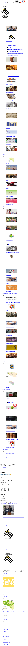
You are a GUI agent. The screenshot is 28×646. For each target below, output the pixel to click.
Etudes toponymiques (10, 461)
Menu (2, 2)
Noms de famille (9, 152)
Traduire (7, 283)
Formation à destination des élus (9, 541)
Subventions (8, 260)
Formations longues (9, 196)
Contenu (5, 2)
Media (7, 310)
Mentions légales (6, 636)
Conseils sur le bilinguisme (10, 351)
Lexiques (7, 459)
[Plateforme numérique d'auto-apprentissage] (11, 169)
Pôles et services (9, 41)
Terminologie (8, 291)
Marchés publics (9, 108)
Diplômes (7, 188)
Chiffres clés (8, 128)
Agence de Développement (13, 55)
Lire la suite (5, 525)
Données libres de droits (10, 447)
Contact (2, 3)
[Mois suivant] (5, 482)
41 (7, 503)
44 (10, 503)
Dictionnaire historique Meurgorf (12, 439)
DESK (9, 264)
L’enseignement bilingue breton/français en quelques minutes (14, 588)
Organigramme (9, 32)
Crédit (4, 634)
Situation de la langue (10, 453)
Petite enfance (8, 215)
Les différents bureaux (10, 92)
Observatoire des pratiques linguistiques (15, 53)
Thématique (3, 498)
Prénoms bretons (9, 335)
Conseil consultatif (9, 84)
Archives (10, 414)
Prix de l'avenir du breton (10, 359)
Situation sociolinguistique (10, 136)
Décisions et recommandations (13, 76)
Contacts (7, 387)
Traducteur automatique (10, 431)
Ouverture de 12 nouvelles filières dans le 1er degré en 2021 (14, 611)
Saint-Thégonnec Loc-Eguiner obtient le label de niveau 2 (13, 517)
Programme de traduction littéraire (12, 252)
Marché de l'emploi (9, 240)
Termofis (7, 398)
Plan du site (5, 629)
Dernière (15, 503)
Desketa (7, 171)
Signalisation (8, 275)
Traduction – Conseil (12, 45)
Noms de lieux (8, 144)
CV (9, 244)
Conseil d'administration (10, 63)
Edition (7, 318)
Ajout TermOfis (11, 402)
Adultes (7, 180)
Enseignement (8, 223)
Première (2, 503)
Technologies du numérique (13, 51)
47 (13, 503)
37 (4, 503)
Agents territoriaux (9, 204)
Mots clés (2, 496)
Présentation (8, 370)
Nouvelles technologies (10, 327)
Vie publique (8, 457)
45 (11, 503)
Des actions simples (9, 343)
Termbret (10, 47)
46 (12, 503)
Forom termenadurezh (10, 410)
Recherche (10, 2)
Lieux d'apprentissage (10, 163)
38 (5, 503)
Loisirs (7, 232)
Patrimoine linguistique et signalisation (15, 49)
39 (6, 503)
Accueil (4, 467)
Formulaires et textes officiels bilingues (13, 302)
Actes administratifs (9, 100)
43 (9, 503)
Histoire (7, 119)
